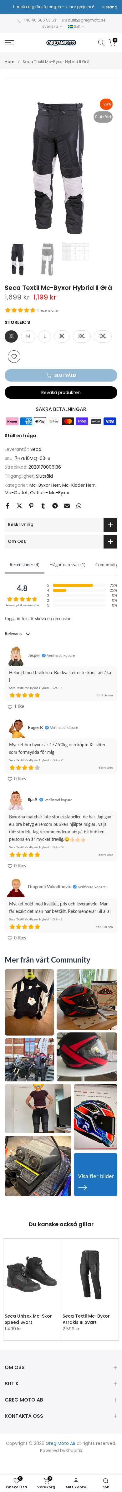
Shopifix (73, 1451)
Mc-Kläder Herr (78, 485)
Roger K (35, 728)
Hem (9, 62)
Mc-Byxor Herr (44, 485)
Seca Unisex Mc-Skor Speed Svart (28, 1319)
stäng (111, 7)
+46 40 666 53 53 (39, 20)
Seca (35, 449)
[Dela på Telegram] (55, 506)
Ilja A (33, 800)
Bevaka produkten (61, 392)
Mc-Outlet (16, 493)
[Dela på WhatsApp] (79, 506)
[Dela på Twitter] (19, 506)
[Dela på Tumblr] (43, 506)
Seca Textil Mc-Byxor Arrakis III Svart (86, 1319)
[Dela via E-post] (67, 506)
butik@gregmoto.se (86, 20)
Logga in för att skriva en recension (38, 619)
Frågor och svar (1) (67, 565)
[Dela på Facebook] (7, 506)
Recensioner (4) (24, 565)
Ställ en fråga (20, 435)
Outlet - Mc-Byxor (50, 493)
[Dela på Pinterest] (31, 506)
